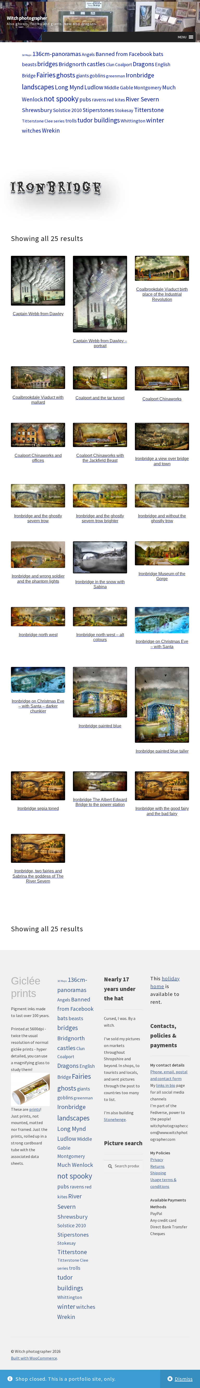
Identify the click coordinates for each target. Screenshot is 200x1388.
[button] (182, 37)
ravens (99, 99)
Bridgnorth (72, 64)
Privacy (156, 1159)
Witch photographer (27, 18)
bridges (47, 64)
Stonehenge (115, 1119)
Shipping (158, 1172)
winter (155, 120)
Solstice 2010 (67, 110)
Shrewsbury (37, 110)
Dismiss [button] (184, 1378)
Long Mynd (69, 87)
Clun (110, 64)
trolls (71, 120)
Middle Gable (118, 87)
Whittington (133, 121)
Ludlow (93, 87)
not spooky (61, 98)
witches (31, 130)
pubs (85, 99)
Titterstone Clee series (43, 121)
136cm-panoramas (56, 54)
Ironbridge (140, 75)
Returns (157, 1166)
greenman (115, 76)
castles (96, 64)
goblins (97, 75)
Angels (88, 54)
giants (82, 75)
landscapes (38, 86)
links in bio (165, 1085)
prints (34, 1109)
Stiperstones (98, 110)
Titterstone (149, 110)
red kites (116, 100)
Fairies (45, 74)
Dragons (143, 64)
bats (158, 54)
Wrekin (51, 130)
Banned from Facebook (124, 54)
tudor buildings (98, 120)
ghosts (65, 75)
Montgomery (147, 87)
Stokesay (124, 110)
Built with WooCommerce (34, 1358)
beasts (29, 64)
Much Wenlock (75, 1164)
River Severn (142, 99)
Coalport (123, 64)
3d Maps (27, 55)
